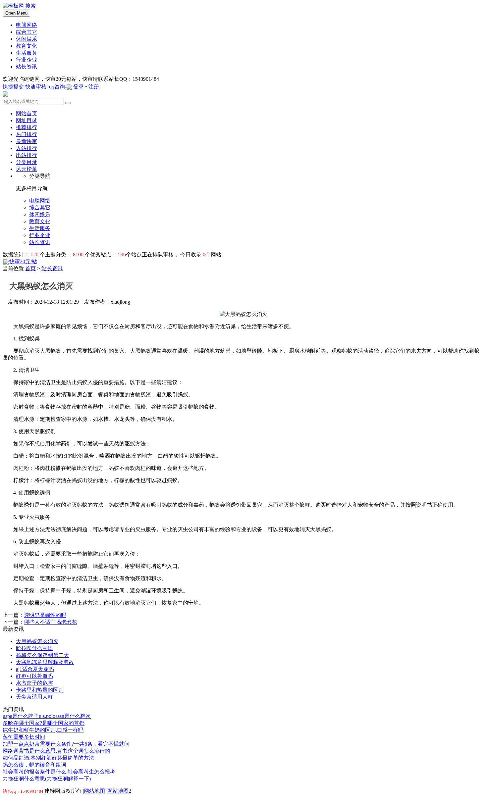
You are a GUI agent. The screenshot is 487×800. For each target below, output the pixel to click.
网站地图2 (119, 791)
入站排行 (26, 148)
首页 (30, 268)
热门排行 (26, 134)
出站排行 (26, 155)
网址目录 (26, 120)
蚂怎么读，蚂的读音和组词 (34, 765)
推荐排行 (26, 127)
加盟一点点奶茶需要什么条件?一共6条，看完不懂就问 (66, 744)
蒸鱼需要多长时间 (24, 737)
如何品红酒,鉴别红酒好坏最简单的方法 (48, 758)
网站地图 (94, 791)
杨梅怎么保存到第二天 (42, 655)
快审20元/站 (23, 261)
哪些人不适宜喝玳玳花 (50, 622)
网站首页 (26, 113)
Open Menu (16, 13)
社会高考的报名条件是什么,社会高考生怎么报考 (59, 772)
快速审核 (35, 86)
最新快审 (26, 141)
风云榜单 (26, 169)
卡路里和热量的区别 (40, 690)
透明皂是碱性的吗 (45, 615)
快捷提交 (13, 86)
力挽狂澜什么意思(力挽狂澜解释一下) (47, 778)
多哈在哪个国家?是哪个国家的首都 (43, 723)
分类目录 (26, 162)
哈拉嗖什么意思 (34, 648)
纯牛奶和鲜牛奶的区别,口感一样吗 (43, 730)
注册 (93, 86)
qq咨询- (58, 86)
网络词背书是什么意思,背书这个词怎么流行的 (56, 751)
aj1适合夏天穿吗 (35, 669)
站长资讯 (52, 268)
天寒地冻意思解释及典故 (45, 662)
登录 (78, 86)
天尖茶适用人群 (34, 697)
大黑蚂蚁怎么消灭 (37, 641)
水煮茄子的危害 (34, 683)
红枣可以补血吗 (34, 676)
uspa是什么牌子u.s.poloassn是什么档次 (47, 716)
